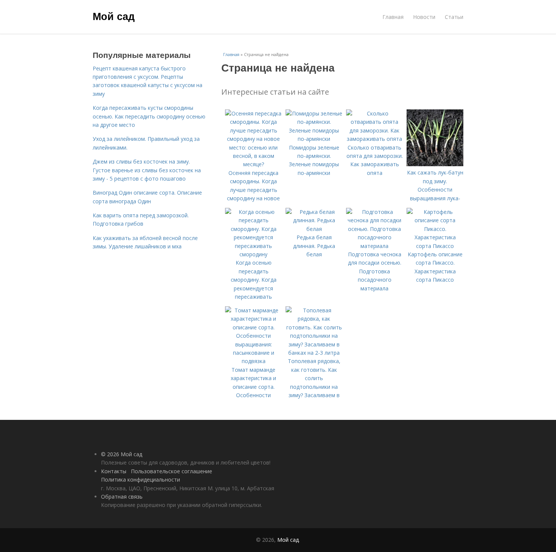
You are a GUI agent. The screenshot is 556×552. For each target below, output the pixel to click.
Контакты (113, 471)
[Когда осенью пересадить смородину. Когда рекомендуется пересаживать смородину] (253, 254)
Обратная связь (122, 496)
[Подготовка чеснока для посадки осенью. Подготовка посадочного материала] (374, 245)
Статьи (454, 16)
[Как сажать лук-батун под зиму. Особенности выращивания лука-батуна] (435, 164)
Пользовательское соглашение (171, 471)
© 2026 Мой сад (121, 454)
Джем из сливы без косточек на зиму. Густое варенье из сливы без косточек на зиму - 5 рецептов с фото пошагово (147, 170)
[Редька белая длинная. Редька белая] (314, 228)
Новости (424, 16)
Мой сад (114, 16)
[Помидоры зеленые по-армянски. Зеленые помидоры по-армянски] (314, 138)
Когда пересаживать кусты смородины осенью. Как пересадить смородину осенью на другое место (149, 116)
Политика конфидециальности (140, 479)
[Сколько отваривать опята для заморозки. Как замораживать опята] (374, 138)
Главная (393, 16)
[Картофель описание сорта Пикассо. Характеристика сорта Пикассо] (435, 245)
